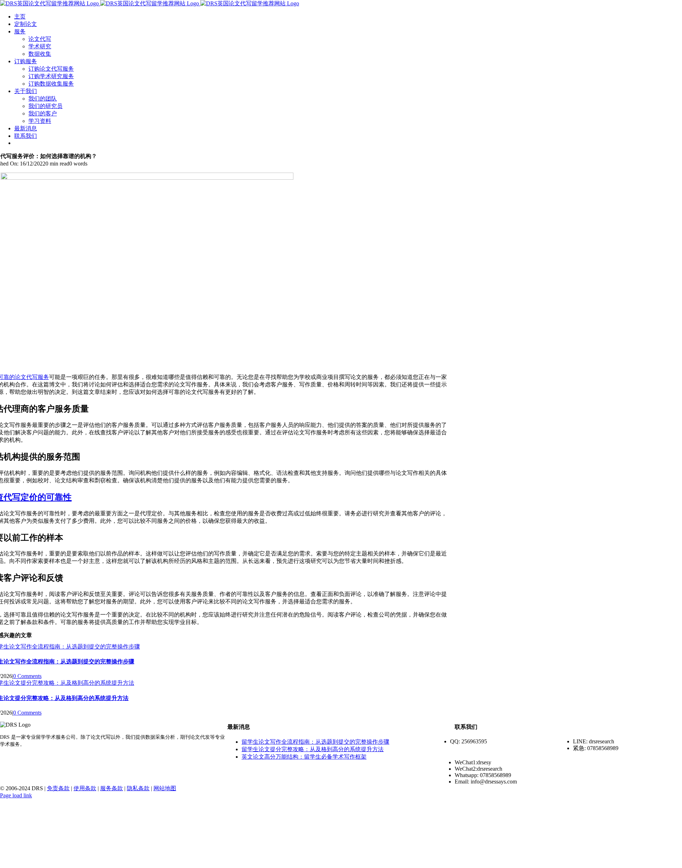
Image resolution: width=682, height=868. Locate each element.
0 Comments (27, 676)
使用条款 (85, 788)
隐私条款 (138, 788)
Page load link (16, 795)
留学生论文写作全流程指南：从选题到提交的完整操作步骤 (315, 742)
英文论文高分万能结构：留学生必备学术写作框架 (304, 757)
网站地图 (164, 788)
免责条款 (58, 788)
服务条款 (111, 788)
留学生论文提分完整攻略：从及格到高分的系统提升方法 (313, 749)
